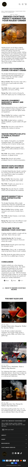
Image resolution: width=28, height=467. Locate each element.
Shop (3, 439)
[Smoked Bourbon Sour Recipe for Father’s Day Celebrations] (14, 390)
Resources (5, 443)
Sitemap (19, 465)
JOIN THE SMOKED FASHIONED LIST (13, 420)
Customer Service (8, 447)
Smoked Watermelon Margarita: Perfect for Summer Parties (13, 327)
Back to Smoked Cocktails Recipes (15, 288)
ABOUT (3, 435)
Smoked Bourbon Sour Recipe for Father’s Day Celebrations (12, 405)
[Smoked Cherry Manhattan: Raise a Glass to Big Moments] (14, 352)
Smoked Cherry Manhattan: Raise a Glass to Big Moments (12, 367)
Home (2, 11)
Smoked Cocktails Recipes (10, 11)
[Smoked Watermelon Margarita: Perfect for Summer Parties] (14, 312)
